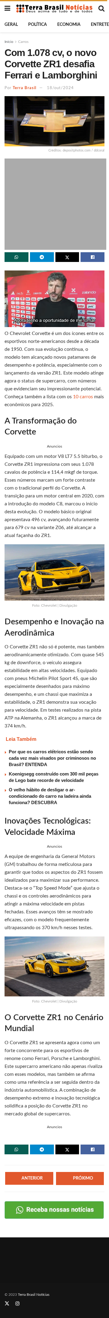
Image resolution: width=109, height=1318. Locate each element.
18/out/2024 (60, 88)
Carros (23, 42)
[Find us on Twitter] (7, 1303)
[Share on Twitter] (67, 257)
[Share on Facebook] (92, 257)
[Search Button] (101, 8)
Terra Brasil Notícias (33, 1294)
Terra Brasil (24, 88)
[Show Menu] (7, 8)
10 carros (83, 396)
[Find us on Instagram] (17, 1303)
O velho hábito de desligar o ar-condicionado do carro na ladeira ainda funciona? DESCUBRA (50, 796)
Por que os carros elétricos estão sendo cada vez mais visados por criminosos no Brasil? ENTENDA (52, 758)
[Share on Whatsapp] (16, 257)
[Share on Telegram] (42, 257)
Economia (69, 25)
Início (9, 42)
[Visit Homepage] (54, 8)
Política (37, 25)
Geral (11, 25)
